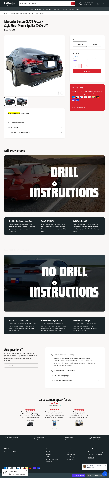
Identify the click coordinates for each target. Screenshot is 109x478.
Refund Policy (49, 462)
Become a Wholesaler (52, 459)
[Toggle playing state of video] (54, 183)
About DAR (56, 9)
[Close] (26, 470)
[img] (54, 403)
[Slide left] (58, 93)
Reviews (48, 454)
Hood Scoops (71, 457)
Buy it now (87, 71)
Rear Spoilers (71, 454)
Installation (48, 457)
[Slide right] (62, 93)
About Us (48, 452)
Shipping (75, 56)
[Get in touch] (98, 3)
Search (69, 452)
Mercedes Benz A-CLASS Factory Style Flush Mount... (27, 13)
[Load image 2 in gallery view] (22, 101)
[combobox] (47, 3)
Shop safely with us (79, 107)
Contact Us (91, 458)
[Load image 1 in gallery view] (10, 101)
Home (7, 13)
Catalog (37, 9)
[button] (103, 3)
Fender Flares (71, 459)
